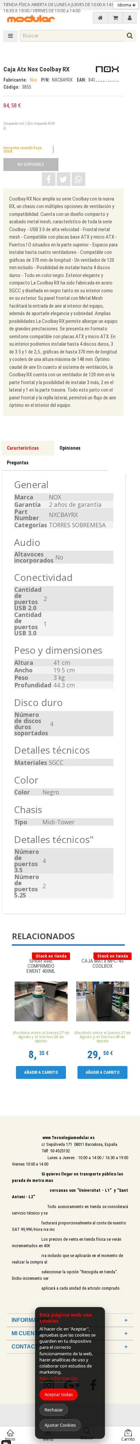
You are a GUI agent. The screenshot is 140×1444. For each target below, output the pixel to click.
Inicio (10, 1439)
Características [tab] (23, 448)
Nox (34, 80)
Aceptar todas (59, 1394)
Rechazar (54, 1410)
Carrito (128, 1439)
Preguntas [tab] (18, 462)
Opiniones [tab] (70, 448)
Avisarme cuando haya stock (22, 149)
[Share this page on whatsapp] (78, 179)
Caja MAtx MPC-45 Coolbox (102, 964)
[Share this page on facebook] (48, 179)
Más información (58, 1378)
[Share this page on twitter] (63, 179)
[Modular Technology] (30, 19)
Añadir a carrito (41, 1072)
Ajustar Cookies (60, 1425)
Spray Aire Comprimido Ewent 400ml (41, 966)
